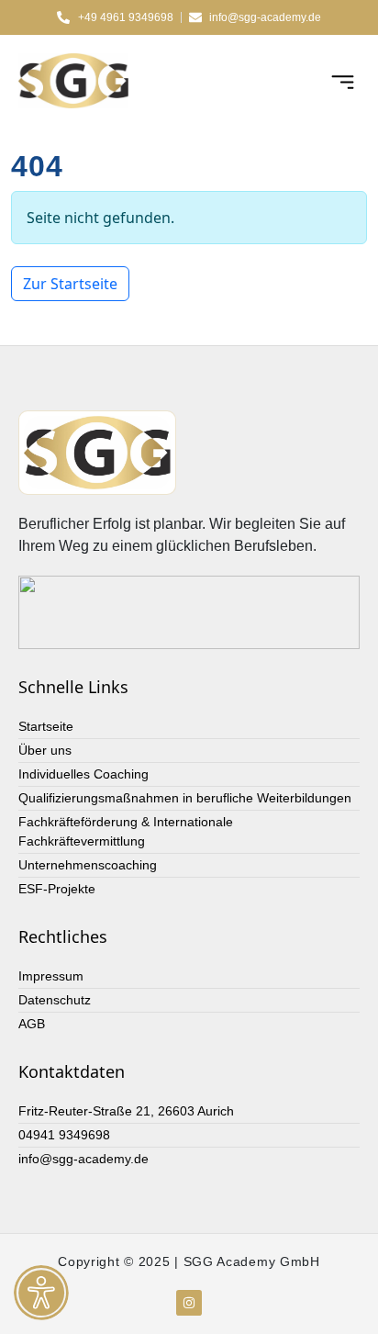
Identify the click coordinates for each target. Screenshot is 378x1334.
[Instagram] (189, 1303)
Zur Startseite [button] (70, 284)
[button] (343, 80)
